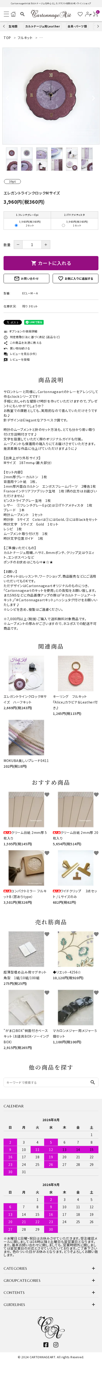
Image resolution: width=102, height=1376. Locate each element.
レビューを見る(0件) (20, 354)
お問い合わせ (26, 278)
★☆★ (47, 562)
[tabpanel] (51, 96)
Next (97, 26)
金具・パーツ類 (77, 26)
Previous (4, 26)
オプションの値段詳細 (20, 331)
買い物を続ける (17, 348)
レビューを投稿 (17, 359)
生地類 (13, 26)
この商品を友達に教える (23, 343)
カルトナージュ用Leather (42, 26)
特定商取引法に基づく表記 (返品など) (32, 337)
